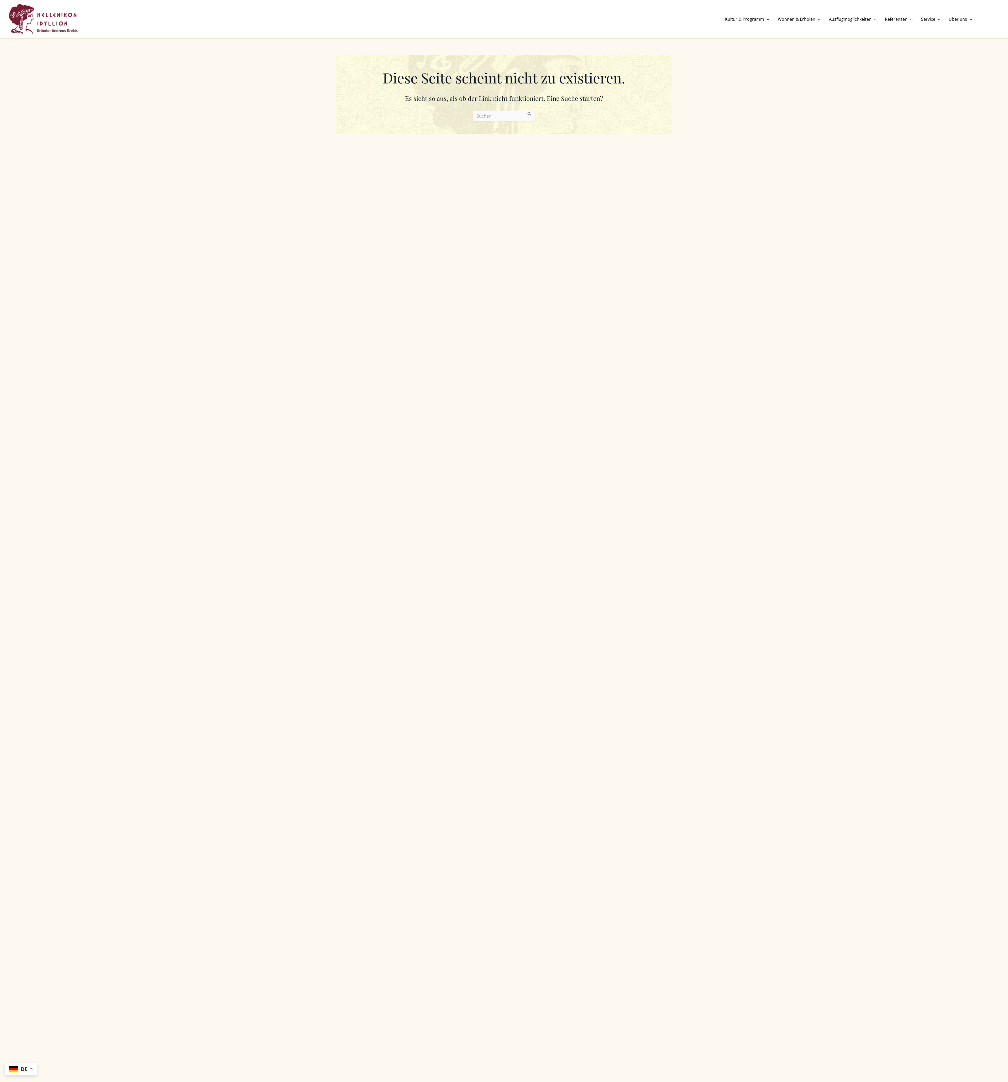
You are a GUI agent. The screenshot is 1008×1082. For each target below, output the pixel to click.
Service (928, 19)
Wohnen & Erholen (796, 19)
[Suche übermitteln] (529, 113)
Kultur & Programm (744, 19)
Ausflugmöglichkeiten (850, 19)
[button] (766, 19)
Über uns (958, 19)
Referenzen (896, 19)
